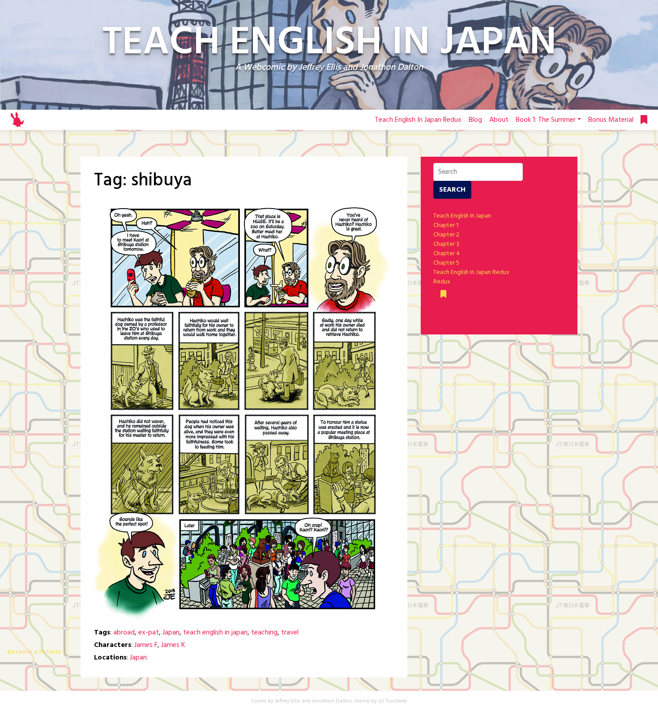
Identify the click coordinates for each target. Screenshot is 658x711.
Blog (475, 120)
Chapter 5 (446, 263)
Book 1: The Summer (546, 120)
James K (173, 645)
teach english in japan (215, 632)
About (498, 120)
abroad (124, 632)
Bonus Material (610, 120)
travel (290, 632)
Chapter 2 (446, 235)
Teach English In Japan (462, 216)
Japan (170, 632)
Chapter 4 (446, 253)
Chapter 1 (445, 225)
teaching (264, 632)
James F (146, 645)
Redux (441, 282)
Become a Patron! (34, 652)
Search (452, 190)
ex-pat (148, 632)
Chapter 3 (446, 244)
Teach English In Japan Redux (418, 120)
